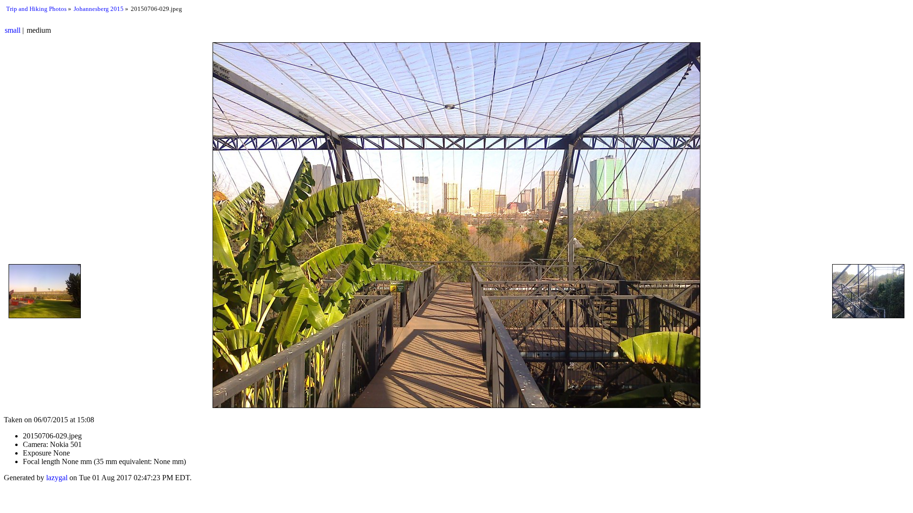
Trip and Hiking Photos (36, 8)
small (12, 30)
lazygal (57, 478)
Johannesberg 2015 (99, 8)
